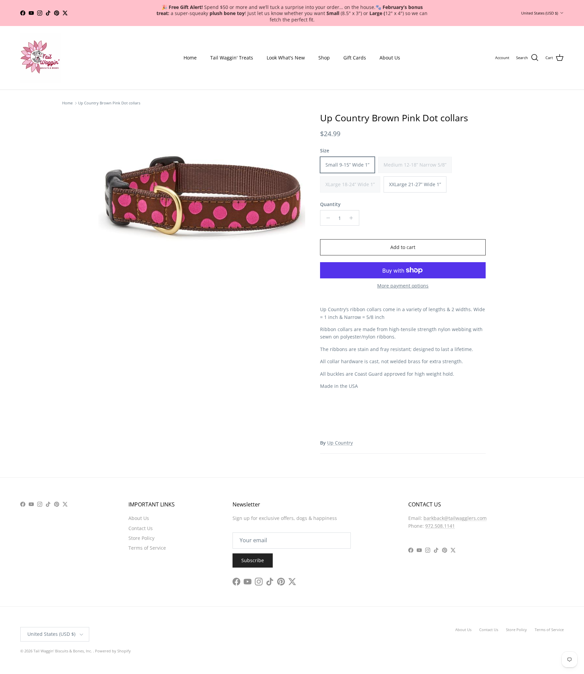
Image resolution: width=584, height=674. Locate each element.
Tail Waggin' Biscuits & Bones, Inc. (63, 650)
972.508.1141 (440, 526)
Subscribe (252, 560)
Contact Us (140, 528)
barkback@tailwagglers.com (455, 518)
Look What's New (286, 57)
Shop (324, 57)
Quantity (330, 204)
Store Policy (141, 538)
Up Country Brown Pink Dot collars (109, 103)
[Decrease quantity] (326, 217)
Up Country (340, 443)
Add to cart (402, 247)
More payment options (403, 286)
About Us (390, 57)
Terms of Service (147, 548)
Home (190, 57)
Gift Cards (354, 57)
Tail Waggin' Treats (231, 57)
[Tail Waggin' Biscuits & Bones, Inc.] (40, 58)
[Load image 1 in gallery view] (201, 193)
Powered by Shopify (113, 650)
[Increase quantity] (353, 217)
